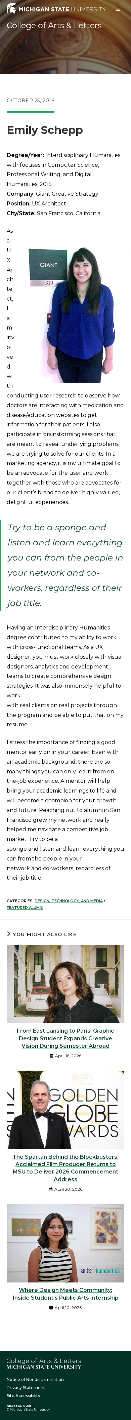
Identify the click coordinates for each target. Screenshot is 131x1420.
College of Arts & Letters (54, 25)
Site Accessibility (23, 1395)
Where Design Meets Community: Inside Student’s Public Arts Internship (66, 1294)
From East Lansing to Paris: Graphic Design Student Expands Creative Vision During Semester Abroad (65, 1038)
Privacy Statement (26, 1387)
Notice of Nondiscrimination (35, 1379)
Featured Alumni (25, 907)
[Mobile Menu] (118, 9)
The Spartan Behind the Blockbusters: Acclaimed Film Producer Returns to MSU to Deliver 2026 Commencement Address (65, 1168)
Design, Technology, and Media (69, 900)
